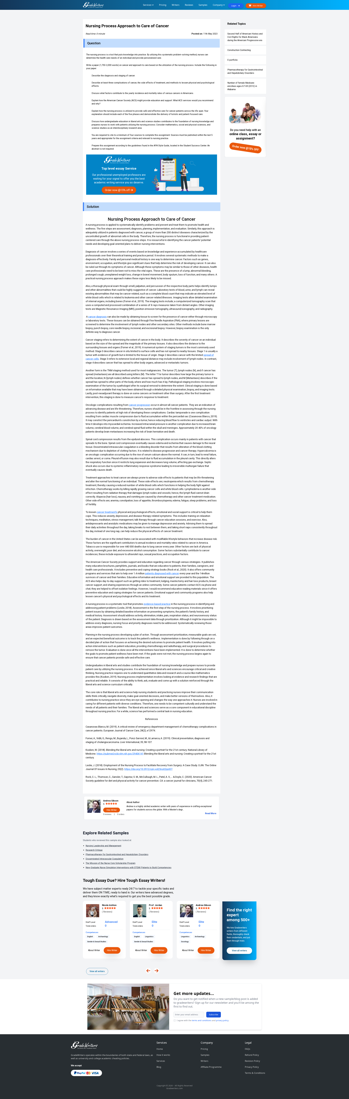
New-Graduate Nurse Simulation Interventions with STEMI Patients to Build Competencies (128, 867)
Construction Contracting (239, 50)
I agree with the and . (203, 1020)
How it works (163, 1054)
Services (161, 1060)
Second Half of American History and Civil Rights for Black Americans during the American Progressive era (245, 37)
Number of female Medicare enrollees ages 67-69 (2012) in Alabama (242, 86)
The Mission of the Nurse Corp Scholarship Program (110, 863)
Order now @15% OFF (245, 148)
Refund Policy (252, 1054)
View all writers (97, 971)
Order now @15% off (117, 190)
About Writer (94, 950)
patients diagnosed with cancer (162, 573)
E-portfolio (232, 60)
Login (234, 5)
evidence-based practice (157, 604)
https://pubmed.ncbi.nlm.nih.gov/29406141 (120, 753)
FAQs (247, 1048)
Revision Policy (252, 1060)
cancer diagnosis (97, 316)
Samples (205, 1054)
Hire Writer (112, 950)
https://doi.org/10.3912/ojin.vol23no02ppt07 (148, 769)
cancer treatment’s (107, 512)
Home (160, 1048)
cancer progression (139, 404)
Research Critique (94, 850)
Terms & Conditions (255, 1072)
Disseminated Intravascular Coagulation (104, 859)
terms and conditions (201, 1020)
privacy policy (222, 1020)
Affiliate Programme (211, 1066)
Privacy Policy (252, 1066)
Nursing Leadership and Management (103, 845)
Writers (204, 1060)
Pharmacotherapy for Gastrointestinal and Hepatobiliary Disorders (245, 71)
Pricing (204, 1048)
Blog (159, 1066)
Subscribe (213, 1014)
